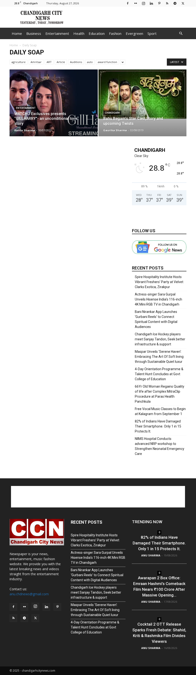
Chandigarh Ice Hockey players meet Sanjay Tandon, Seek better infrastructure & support (160, 339)
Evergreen (134, 33)
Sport (152, 33)
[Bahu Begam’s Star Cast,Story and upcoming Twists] (142, 94)
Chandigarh (112, 112)
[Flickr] (135, 3)
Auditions (76, 62)
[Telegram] (175, 3)
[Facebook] (127, 3)
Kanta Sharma (24, 130)
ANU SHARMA (150, 555)
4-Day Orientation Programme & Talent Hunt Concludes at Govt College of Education (159, 374)
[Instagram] (143, 3)
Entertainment (57, 33)
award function (107, 62)
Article (61, 62)
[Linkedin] (151, 3)
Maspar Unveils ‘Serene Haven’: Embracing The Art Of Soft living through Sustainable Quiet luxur (159, 357)
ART (49, 62)
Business (33, 33)
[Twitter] (182, 3)
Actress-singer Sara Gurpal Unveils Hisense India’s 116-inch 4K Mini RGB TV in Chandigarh (158, 299)
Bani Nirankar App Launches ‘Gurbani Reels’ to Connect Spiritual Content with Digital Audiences (156, 319)
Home (17, 33)
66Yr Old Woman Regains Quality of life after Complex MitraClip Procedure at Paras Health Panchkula (159, 394)
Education (97, 33)
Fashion (115, 33)
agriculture (18, 62)
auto (90, 62)
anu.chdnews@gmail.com (29, 594)
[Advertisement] (130, 17)
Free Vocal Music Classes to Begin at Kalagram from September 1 (160, 411)
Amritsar (36, 62)
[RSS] (167, 3)
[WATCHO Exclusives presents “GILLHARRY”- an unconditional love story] (54, 107)
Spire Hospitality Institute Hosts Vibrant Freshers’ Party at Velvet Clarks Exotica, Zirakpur (159, 282)
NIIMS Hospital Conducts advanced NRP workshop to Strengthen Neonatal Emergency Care (159, 446)
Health (78, 33)
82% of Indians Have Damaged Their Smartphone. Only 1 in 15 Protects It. (158, 426)
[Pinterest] (159, 3)
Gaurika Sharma (115, 130)
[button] (180, 33)
